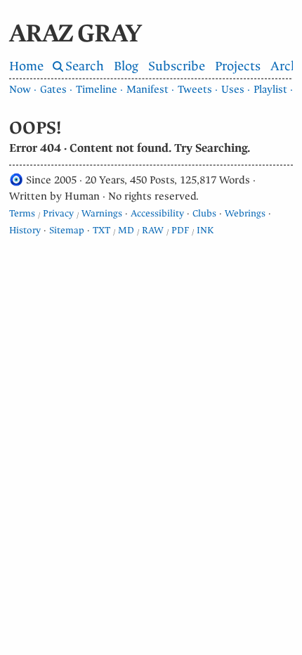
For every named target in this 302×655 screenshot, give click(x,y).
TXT (101, 230)
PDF (180, 230)
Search (84, 66)
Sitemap (66, 230)
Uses (232, 89)
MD (126, 230)
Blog (126, 66)
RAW (153, 230)
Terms (22, 213)
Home (26, 66)
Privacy (58, 213)
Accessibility (157, 213)
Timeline (96, 89)
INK (205, 230)
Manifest (147, 89)
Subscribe (176, 66)
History (25, 230)
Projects (238, 66)
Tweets (195, 89)
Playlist (270, 89)
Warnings (101, 213)
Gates (53, 89)
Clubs (204, 213)
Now (20, 89)
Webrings (245, 213)
